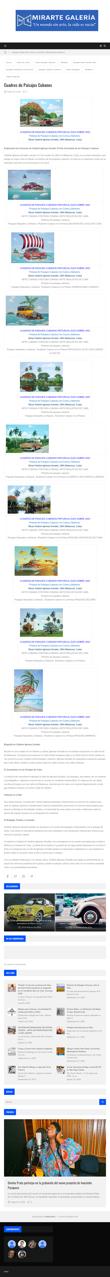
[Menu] (5, 46)
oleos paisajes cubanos (45, 62)
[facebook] (7, 876)
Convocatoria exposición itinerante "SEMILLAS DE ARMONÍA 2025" (40, 52)
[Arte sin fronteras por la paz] (22, 1244)
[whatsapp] (23, 876)
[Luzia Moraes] (32, 1244)
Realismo (89, 69)
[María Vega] (42, 1244)
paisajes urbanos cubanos (50, 69)
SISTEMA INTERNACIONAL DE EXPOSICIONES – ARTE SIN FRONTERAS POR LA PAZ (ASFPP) (35, 1030)
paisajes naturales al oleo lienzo (19, 69)
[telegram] (31, 876)
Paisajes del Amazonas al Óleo (80, 1027)
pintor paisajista (73, 69)
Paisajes (64, 62)
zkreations (50, 1217)
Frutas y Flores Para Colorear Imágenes (35, 1049)
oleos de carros (23, 62)
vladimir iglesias (13, 76)
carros (9, 62)
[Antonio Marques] (12, 1244)
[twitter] (15, 876)
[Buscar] (105, 46)
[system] (101, 46)
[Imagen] (55, 1148)
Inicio (6, 1271)
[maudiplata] (22, 1254)
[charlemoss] (12, 1254)
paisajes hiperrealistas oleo (84, 62)
